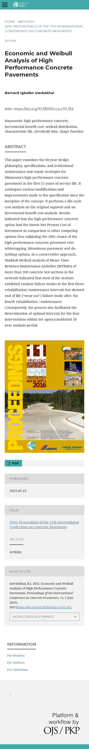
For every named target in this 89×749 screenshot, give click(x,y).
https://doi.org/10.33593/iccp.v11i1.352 (44, 109)
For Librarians (17, 669)
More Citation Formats (33, 616)
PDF (15, 463)
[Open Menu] (4, 4)
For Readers (16, 655)
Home (10, 21)
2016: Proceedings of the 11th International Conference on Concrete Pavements (44, 28)
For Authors (16, 662)
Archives (26, 21)
